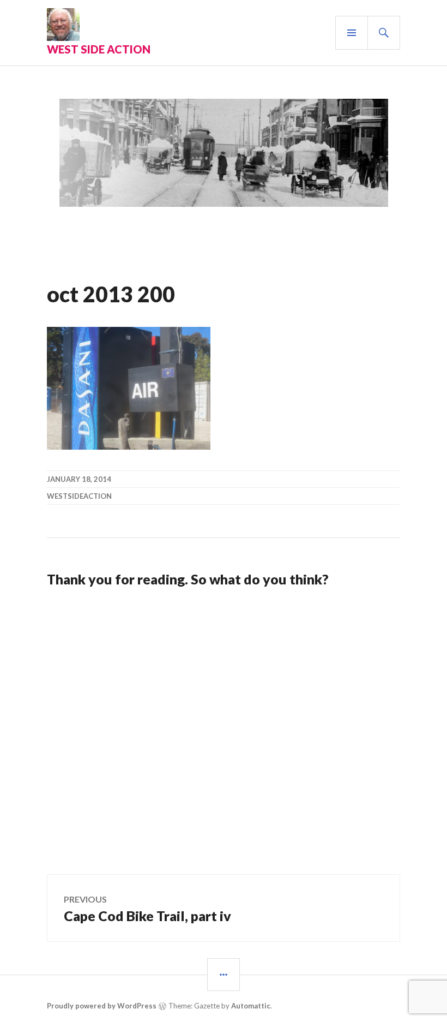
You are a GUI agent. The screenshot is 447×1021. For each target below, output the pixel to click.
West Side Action (98, 49)
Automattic (250, 1005)
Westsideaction (79, 496)
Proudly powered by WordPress (101, 1005)
